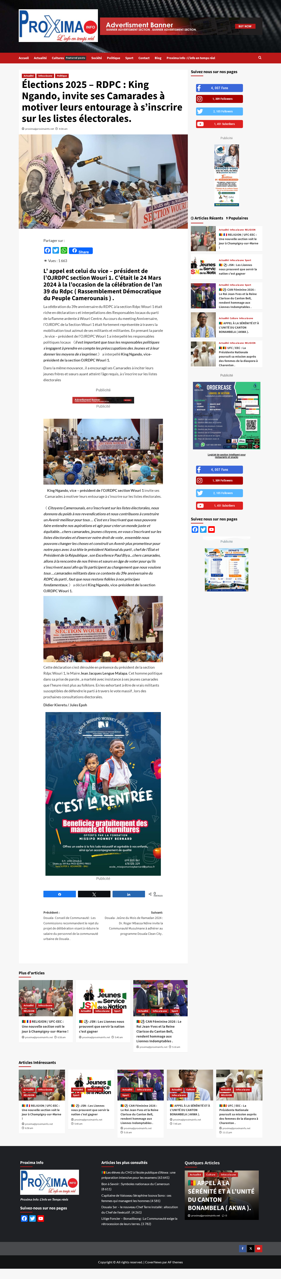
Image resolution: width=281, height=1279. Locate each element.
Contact (144, 58)
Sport (129, 58)
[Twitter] (250, 1248)
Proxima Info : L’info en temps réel (191, 58)
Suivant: (134, 923)
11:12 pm (227, 1132)
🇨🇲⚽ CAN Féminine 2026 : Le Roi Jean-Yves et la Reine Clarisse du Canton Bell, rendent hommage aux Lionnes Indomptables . (158, 1031)
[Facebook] (242, 1248)
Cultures (68, 58)
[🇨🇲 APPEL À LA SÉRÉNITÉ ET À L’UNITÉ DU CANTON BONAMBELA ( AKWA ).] (203, 324)
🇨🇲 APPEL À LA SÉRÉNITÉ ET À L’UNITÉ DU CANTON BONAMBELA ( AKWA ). (239, 327)
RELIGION (29, 1011)
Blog (158, 58)
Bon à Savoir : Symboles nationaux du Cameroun (135, 1184)
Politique (113, 58)
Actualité (40, 58)
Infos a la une (45, 76)
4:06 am (63, 128)
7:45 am (177, 1124)
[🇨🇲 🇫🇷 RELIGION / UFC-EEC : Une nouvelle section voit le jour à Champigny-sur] (46, 998)
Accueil (24, 58)
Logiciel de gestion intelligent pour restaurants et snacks (227, 456)
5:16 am (176, 1047)
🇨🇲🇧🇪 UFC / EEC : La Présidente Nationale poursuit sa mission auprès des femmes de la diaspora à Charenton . (238, 356)
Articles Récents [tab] (208, 218)
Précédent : (71, 925)
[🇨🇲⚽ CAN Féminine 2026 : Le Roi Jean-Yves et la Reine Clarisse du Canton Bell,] (160, 998)
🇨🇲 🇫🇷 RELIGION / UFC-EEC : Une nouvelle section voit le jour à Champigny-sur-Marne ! (45, 1026)
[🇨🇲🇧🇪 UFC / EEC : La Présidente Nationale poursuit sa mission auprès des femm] (203, 354)
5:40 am (119, 1037)
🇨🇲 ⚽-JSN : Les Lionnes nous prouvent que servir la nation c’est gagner (101, 1026)
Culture (234, 318)
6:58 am (62, 1037)
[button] (259, 58)
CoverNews (153, 1262)
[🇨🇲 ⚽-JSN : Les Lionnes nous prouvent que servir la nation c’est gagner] (103, 998)
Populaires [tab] (238, 218)
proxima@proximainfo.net (39, 128)
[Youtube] (258, 1248)
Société (96, 58)
